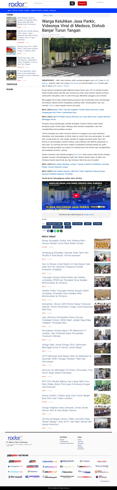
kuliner (21, 10)
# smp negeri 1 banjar (54, 224)
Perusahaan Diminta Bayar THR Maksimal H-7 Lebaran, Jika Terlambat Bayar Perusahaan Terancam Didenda (64, 333)
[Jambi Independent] (15, 466)
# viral (68, 227)
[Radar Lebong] (49, 477)
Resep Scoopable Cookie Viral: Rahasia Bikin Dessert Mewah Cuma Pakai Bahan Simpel (63, 242)
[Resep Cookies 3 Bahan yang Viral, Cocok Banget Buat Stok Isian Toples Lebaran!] (102, 399)
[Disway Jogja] (49, 471)
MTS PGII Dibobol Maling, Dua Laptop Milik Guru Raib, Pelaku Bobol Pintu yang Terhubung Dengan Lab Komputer (66, 384)
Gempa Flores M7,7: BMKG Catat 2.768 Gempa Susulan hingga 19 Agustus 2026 (27, 48)
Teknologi (34, 10)
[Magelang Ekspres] (102, 466)
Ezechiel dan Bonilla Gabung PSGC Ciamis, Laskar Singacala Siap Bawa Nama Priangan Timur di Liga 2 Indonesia (27, 35)
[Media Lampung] (67, 461)
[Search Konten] (72, 3)
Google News (89, 214)
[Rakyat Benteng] (84, 477)
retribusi (52, 105)
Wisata (40, 10)
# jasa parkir (77, 224)
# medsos (47, 227)
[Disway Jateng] (84, 466)
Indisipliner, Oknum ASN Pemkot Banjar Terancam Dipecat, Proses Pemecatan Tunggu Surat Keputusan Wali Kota (67, 307)
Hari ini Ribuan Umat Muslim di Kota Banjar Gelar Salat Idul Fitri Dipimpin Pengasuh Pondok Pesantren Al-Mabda (66, 267)
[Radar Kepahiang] (84, 471)
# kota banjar (58, 227)
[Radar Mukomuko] (15, 477)
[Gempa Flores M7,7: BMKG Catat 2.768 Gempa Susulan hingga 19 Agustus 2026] (11, 50)
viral (105, 80)
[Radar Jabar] (67, 471)
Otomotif (27, 10)
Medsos (45, 83)
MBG (91, 90)
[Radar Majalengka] (32, 471)
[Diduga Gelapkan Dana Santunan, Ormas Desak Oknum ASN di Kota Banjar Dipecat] (102, 411)
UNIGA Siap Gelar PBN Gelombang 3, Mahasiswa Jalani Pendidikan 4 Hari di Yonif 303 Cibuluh (27, 61)
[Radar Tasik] (49, 461)
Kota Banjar (74, 83)
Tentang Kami (64, 442)
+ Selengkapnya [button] (104, 481)
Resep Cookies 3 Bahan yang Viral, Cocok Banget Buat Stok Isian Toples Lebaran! (66, 397)
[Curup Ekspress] (102, 471)
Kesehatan (53, 10)
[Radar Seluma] (67, 477)
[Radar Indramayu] (84, 461)
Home (45, 15)
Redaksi (62, 440)
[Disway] (15, 461)
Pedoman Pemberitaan (66, 443)
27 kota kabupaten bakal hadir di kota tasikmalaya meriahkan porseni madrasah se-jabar (28, 74)
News (9, 10)
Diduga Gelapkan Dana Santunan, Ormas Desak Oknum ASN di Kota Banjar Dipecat (65, 409)
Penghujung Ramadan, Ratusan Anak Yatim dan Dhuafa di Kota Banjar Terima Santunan (65, 254)
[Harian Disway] (32, 461)
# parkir (87, 224)
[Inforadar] (49, 466)
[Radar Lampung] (67, 466)
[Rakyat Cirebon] (102, 461)
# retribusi (97, 224)
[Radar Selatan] (102, 477)
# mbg (67, 224)
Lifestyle (15, 10)
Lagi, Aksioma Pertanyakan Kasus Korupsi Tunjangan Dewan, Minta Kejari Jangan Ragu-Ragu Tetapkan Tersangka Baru (66, 320)
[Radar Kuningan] (15, 471)
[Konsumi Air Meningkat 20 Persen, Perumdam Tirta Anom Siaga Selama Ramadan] (102, 373)
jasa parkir (78, 154)
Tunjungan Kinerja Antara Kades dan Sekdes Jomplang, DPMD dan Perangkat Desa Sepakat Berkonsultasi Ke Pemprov (64, 280)
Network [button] (82, 3)
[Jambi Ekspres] (32, 466)
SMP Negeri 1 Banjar (61, 86)
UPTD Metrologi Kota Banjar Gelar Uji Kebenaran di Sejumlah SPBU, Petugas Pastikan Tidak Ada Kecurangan (66, 359)
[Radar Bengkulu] (32, 477)
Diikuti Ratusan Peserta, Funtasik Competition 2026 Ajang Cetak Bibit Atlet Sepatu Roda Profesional (27, 21)
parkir (97, 80)
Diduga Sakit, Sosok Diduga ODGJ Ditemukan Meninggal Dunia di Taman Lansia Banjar (64, 346)
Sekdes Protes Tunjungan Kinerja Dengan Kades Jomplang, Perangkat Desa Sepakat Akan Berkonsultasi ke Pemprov (65, 293)
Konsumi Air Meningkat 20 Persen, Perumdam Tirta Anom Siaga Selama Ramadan (67, 371)
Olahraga (46, 10)
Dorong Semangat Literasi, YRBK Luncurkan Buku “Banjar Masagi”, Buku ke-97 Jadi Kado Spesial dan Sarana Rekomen (67, 421)
